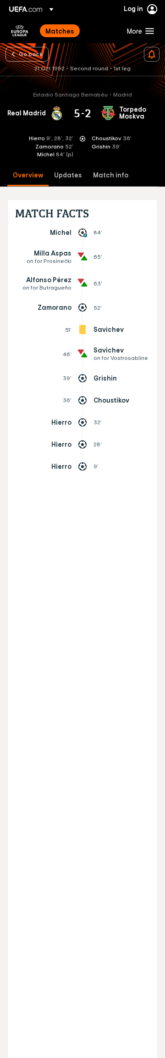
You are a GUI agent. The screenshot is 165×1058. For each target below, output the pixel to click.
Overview (28, 175)
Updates (68, 175)
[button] (138, 31)
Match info (110, 175)
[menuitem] (78, 31)
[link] (59, 31)
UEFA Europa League (19, 30)
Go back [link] (31, 54)
